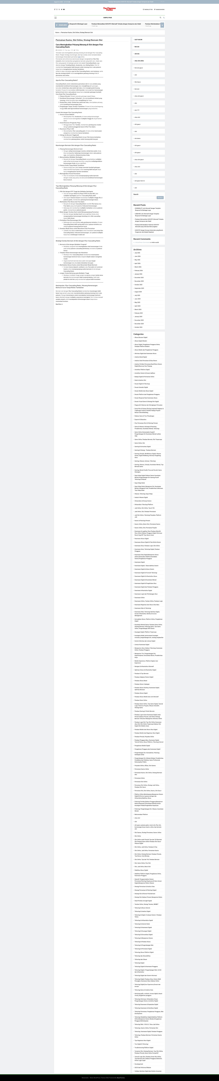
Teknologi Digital (139, 963)
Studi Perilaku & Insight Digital (143, 901)
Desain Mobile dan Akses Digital (144, 391)
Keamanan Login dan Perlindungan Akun (146, 594)
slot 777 (137, 110)
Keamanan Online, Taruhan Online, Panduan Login (149, 601)
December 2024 (139, 320)
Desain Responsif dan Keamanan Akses (146, 398)
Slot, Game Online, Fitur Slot (143, 863)
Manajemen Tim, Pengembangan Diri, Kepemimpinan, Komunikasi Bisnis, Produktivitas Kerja (148, 655)
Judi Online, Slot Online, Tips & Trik (144, 508)
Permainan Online (140, 778)
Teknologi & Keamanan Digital (143, 927)
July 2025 (137, 295)
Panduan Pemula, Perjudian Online (144, 736)
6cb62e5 (59, 50)
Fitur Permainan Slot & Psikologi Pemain (146, 423)
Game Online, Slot (140, 443)
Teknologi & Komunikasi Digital (144, 934)
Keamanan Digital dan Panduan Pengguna (146, 587)
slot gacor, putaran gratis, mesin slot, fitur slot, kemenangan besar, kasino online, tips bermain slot (148, 827)
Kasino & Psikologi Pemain (142, 520)
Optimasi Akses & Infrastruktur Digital (145, 670)
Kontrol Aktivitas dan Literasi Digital (145, 641)
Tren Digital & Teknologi (141, 1044)
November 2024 (139, 323)
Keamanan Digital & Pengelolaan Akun (145, 583)
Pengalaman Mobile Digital (142, 745)
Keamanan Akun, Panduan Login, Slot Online (147, 545)
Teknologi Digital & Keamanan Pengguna (146, 966)
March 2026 (138, 267)
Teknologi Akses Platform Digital (144, 952)
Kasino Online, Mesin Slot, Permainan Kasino (147, 524)
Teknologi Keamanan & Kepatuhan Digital (146, 1004)
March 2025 (138, 309)
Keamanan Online (140, 597)
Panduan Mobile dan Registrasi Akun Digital (147, 733)
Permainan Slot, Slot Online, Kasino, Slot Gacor (148, 790)
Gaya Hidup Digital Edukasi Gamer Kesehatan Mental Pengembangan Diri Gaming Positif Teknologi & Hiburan (147, 477)
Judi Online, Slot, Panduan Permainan (145, 511)
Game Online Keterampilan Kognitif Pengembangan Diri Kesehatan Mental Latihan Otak (148, 434)
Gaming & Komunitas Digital (143, 446)
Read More (59, 304)
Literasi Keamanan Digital (142, 644)
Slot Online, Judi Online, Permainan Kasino (147, 850)
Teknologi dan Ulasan (141, 959)
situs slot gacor (139, 96)
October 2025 (138, 284)
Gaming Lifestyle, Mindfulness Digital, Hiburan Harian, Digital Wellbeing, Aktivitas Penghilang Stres (148, 455)
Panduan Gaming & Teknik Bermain (144, 711)
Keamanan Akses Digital (142, 538)
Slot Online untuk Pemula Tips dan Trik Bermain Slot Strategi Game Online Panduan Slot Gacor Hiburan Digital (148, 841)
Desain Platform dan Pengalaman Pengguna (147, 394)
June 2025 (137, 299)
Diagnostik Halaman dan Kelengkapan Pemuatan (148, 405)
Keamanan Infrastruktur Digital (143, 590)
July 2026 (137, 253)
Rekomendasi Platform (141, 814)
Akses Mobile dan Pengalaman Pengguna (146, 350)
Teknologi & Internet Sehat (142, 924)
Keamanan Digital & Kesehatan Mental (145, 580)
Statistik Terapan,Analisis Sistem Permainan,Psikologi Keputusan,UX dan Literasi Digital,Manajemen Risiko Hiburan (148, 881)
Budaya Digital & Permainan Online (144, 376)
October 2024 (138, 327)
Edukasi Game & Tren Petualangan (144, 416)
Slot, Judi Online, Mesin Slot (143, 866)
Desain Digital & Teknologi (142, 384)
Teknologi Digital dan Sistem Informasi (146, 975)
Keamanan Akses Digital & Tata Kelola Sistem (148, 542)
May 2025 (137, 302)
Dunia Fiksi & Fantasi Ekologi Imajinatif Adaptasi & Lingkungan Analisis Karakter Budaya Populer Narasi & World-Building (149, 410)
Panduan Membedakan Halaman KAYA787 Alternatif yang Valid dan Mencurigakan (120, 24)
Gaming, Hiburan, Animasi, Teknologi (145, 461)
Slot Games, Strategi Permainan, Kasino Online (148, 832)
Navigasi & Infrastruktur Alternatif (144, 666)
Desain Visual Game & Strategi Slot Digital (147, 401)
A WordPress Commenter (142, 242)
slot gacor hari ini (140, 181)
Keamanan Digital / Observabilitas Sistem (146, 565)
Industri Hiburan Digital (141, 497)
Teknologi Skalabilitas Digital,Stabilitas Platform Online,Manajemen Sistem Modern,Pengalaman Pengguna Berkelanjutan (148, 1019)
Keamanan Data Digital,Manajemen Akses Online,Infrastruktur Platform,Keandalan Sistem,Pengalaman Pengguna (147, 556)
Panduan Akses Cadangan (142, 684)
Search (135, 194)
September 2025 (139, 288)
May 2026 (137, 260)
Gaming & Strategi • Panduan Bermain (145, 450)
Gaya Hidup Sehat (140, 483)
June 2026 (137, 256)
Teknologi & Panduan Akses (143, 941)
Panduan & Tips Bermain (142, 673)
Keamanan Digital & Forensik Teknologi (146, 573)
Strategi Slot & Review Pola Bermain (145, 893)
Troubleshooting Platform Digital (144, 1047)
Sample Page (107, 17)
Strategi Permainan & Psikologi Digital (145, 890)
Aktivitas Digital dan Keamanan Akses (145, 353)
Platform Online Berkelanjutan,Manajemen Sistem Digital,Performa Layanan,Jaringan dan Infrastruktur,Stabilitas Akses (149, 796)
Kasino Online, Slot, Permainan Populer (146, 528)
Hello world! (155, 242)
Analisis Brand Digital (141, 357)
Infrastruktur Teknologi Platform (144, 504)
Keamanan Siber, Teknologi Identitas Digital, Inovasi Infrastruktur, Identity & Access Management (147, 613)
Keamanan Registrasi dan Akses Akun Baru (147, 604)
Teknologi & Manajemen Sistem (144, 938)
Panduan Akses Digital (141, 693)
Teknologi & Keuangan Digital (143, 931)
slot (79, 57)
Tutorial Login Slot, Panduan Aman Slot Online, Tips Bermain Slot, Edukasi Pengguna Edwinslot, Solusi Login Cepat (148, 1058)
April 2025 (137, 306)
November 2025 (139, 281)
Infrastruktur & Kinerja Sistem (143, 501)
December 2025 (139, 277)
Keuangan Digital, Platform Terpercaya (145, 632)
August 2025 (138, 292)
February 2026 (139, 270)
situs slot (137, 117)
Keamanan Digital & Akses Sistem (144, 569)
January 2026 (138, 274)
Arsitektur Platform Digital (142, 369)
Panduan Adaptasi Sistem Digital (144, 677)
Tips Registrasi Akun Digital (142, 1040)
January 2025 (138, 316)
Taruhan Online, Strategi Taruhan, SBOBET (146, 904)
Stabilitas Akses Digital (141, 870)
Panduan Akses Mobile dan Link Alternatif (147, 697)
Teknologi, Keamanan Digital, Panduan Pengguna (148, 1031)
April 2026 (137, 263)
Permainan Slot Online (141, 781)
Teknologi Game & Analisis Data (144, 990)
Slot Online (138, 836)
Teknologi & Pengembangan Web (144, 945)
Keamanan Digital (140, 562)
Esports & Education (140, 419)
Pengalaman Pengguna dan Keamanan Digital (147, 749)
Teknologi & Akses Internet (142, 908)
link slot (137, 89)
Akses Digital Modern (141, 341)
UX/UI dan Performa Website (143, 1067)
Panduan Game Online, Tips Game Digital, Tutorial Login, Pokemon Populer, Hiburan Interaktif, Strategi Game (149, 705)
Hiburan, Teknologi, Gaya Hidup (143, 494)
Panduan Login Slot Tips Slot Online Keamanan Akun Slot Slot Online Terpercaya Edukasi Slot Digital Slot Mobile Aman (148, 724)
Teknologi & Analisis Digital (142, 911)
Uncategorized (139, 1064)
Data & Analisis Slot (140, 380)
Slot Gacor (138, 82)
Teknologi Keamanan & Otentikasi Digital (146, 1008)
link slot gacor (139, 68)
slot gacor (137, 124)
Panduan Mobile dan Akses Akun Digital (146, 729)
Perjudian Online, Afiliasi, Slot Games (145, 765)
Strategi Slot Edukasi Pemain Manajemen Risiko (148, 897)
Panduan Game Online (141, 700)
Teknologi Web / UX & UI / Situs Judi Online (147, 1024)
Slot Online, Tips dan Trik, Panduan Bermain (147, 859)
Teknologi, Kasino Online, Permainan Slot (146, 1028)
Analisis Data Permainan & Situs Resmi (146, 360)
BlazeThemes (121, 1077)
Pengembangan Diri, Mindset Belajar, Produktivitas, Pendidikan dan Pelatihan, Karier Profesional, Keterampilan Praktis (149, 760)
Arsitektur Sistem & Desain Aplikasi (145, 373)
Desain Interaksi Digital (141, 387)
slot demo (137, 138)
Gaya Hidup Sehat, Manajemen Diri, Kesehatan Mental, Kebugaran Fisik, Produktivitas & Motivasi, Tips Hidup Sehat (149, 488)
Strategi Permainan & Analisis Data (145, 886)
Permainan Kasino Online (142, 769)
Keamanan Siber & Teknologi (143, 608)
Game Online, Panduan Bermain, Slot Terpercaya (148, 439)
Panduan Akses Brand (141, 680)
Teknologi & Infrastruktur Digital (144, 920)
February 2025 (139, 313)
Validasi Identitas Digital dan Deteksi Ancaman (148, 1071)
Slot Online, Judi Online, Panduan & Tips (146, 847)
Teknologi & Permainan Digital (143, 949)
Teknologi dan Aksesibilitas (142, 956)
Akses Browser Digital (141, 337)
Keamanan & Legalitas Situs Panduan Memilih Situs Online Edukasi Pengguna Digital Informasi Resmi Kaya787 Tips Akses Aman (148, 533)
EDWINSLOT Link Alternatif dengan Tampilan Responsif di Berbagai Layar (132, 2)
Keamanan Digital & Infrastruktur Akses (146, 576)
